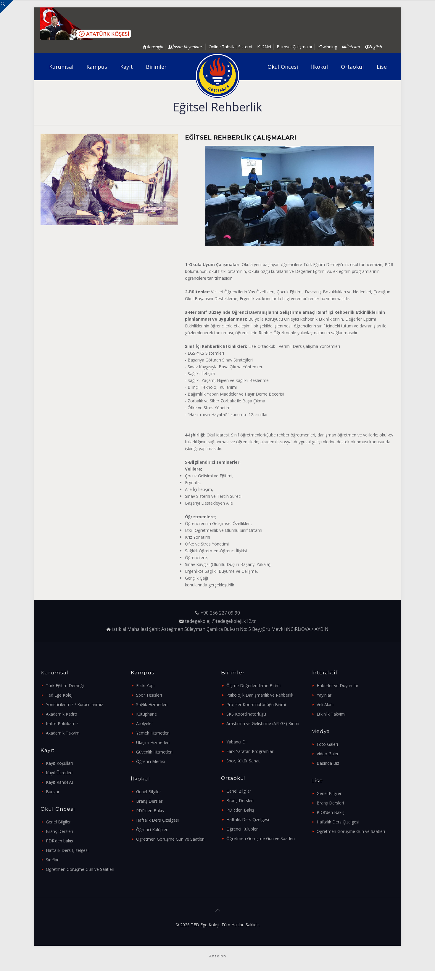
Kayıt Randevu (59, 782)
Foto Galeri (327, 744)
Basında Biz (328, 763)
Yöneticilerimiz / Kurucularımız (74, 704)
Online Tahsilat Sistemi (230, 46)
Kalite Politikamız (62, 723)
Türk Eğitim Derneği (65, 685)
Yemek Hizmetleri (153, 733)
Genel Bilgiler (58, 822)
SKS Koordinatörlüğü (246, 714)
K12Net (264, 46)
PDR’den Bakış (150, 810)
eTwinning (327, 46)
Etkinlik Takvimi (331, 714)
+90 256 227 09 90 (220, 613)
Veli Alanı (325, 704)
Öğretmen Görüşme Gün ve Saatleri (80, 869)
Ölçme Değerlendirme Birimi (253, 685)
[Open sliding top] (6, 6)
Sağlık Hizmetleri (151, 704)
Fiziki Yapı (145, 685)
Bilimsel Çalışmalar (294, 46)
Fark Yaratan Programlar (249, 751)
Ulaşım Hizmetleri (153, 742)
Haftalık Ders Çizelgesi (67, 850)
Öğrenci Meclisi (150, 761)
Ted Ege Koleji (59, 695)
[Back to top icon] (217, 910)
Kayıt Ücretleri (59, 772)
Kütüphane (146, 714)
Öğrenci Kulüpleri (152, 829)
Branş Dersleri (59, 831)
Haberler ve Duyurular (337, 685)
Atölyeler (144, 723)
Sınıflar (52, 860)
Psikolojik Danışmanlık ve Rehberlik (259, 695)
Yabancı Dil (236, 742)
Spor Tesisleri (149, 695)
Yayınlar (324, 695)
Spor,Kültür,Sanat (243, 761)
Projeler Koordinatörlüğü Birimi (256, 704)
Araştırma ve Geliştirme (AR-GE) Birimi (262, 723)
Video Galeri (328, 753)
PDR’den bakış (59, 841)
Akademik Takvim (63, 733)
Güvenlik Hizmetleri (154, 752)
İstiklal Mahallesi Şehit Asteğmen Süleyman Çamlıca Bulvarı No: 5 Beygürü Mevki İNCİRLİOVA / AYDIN (220, 629)
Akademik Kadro (61, 714)
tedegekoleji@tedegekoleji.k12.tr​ (220, 621)
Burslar (52, 791)
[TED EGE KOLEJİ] (217, 75)
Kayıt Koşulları (59, 763)
